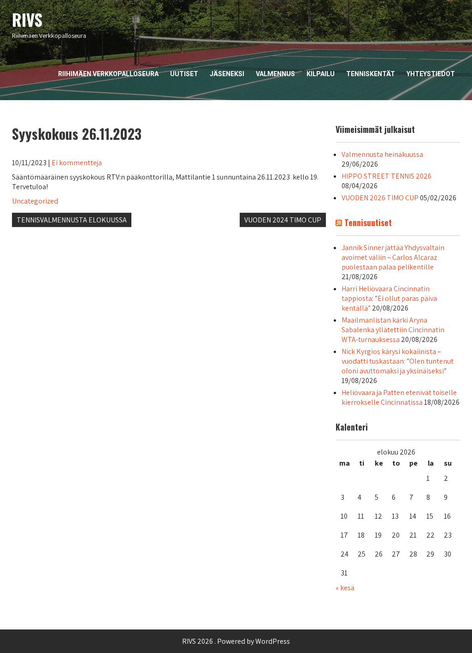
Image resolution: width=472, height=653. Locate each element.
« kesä (345, 588)
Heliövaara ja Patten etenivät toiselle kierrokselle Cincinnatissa (399, 397)
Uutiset (184, 74)
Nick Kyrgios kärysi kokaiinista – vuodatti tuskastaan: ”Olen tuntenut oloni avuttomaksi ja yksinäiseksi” (398, 361)
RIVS (27, 19)
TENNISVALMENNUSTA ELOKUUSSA (72, 220)
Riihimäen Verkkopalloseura (108, 74)
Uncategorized (35, 201)
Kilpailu (321, 74)
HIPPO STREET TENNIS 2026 (386, 176)
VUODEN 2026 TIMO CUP (380, 198)
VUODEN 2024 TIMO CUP (282, 220)
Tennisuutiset (368, 222)
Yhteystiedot (431, 74)
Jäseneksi (227, 74)
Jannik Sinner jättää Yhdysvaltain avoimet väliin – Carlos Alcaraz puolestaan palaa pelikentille (393, 257)
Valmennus (275, 74)
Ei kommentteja (77, 163)
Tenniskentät (370, 74)
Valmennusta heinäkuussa (382, 154)
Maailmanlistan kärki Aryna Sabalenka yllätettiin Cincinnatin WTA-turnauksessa (393, 329)
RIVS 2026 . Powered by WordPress (236, 641)
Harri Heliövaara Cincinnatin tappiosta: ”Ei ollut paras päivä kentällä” (389, 298)
